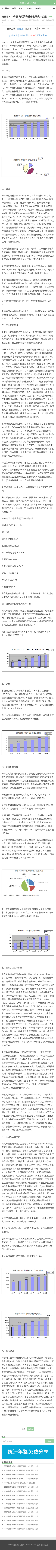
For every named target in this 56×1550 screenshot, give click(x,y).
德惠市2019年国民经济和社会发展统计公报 (21, 1491)
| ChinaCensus (31, 1545)
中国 (14, 8)
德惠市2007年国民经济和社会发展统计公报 (21, 1512)
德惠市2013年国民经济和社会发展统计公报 (21, 1508)
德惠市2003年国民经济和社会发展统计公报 (21, 1529)
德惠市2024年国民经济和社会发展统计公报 (21, 1466)
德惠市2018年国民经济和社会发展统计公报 (21, 1495)
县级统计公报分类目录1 (30, 20)
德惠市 (30, 1429)
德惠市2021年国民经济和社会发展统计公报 (21, 1479)
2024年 (38, 8)
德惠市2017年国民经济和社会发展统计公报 (21, 1499)
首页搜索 (5, 8)
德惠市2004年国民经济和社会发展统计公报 (21, 1524)
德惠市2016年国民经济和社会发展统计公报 (21, 1504)
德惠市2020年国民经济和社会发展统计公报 (21, 1487)
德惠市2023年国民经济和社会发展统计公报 (21, 1470)
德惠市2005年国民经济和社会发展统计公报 (21, 1520)
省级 (20, 8)
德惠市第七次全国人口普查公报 (19, 1483)
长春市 (20, 28)
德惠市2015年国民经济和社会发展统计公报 (27, 16)
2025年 (29, 8)
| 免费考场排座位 (42, 1545)
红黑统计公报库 (28, 2)
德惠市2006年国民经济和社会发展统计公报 (21, 1516)
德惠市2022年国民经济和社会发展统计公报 (21, 1474)
